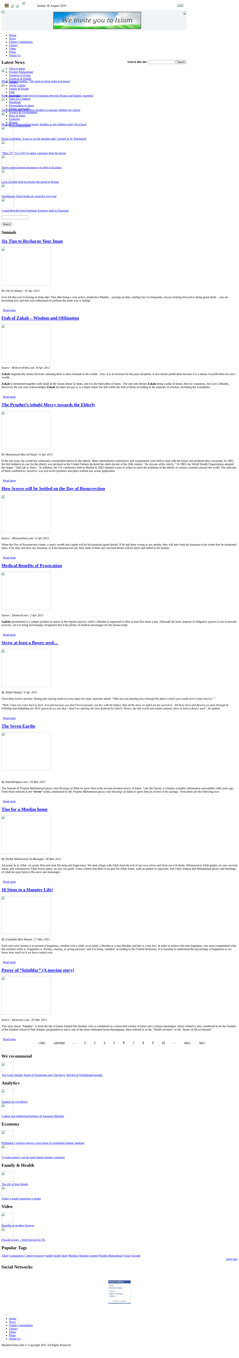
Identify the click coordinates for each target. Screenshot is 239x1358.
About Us (15, 55)
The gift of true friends (14, 1184)
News (12, 38)
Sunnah (135, 1255)
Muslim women (88, 1255)
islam (64, 1255)
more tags (232, 1259)
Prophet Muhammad (21, 72)
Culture (28, 1255)
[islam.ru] (23, 3)
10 (163, 1042)
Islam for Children (19, 98)
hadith (49, 1255)
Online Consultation (21, 41)
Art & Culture (17, 85)
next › (187, 1042)
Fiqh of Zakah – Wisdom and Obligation (40, 318)
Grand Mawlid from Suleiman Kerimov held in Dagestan (35, 210)
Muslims (73, 1255)
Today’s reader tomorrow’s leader (21, 1198)
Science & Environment (23, 112)
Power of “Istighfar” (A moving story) (37, 970)
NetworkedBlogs (116, 1282)
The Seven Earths (18, 726)
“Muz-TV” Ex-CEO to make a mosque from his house (33, 153)
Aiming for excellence (14, 1101)
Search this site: (137, 61)
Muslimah (15, 102)
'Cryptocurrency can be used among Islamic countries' (33, 1157)
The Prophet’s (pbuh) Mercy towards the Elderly (48, 404)
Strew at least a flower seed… (29, 642)
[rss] (17, 6)
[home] (7, 6)
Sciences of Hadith (20, 78)
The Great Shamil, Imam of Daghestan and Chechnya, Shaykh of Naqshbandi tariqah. (52, 1075)
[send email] (12, 6)
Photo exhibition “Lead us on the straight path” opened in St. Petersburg (43, 138)
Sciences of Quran (20, 75)
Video (12, 48)
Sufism (112, 1296)
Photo (12, 52)
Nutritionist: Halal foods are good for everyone (29, 196)
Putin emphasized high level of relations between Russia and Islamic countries (47, 95)
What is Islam (17, 68)
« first (41, 1042)
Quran (127, 1255)
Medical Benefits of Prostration (31, 565)
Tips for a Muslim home (24, 809)
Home (12, 35)
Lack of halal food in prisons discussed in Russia (30, 181)
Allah (4, 1255)
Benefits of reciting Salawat (17, 1225)
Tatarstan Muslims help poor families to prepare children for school (40, 110)
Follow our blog (119, 1301)
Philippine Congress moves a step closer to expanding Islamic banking (42, 1143)
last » (202, 1042)
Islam (111, 1294)
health (57, 1255)
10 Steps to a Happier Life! (27, 889)
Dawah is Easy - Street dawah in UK (23, 1239)
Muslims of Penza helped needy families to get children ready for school (43, 124)
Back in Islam (17, 115)
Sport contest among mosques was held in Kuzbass (31, 167)
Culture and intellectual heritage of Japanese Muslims (32, 1116)
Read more (9, 310)
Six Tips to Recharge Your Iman (32, 241)
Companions (16, 1255)
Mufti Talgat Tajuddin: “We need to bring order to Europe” (36, 81)
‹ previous (59, 1042)
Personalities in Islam (21, 105)
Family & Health (19, 88)
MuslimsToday (115, 1288)
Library (13, 45)
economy (39, 1255)
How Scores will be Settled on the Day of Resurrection (53, 488)
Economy (14, 119)
